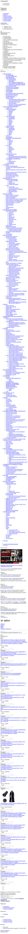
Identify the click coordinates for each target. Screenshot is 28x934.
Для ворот (8, 403)
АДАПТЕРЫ (9, 92)
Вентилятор (11, 214)
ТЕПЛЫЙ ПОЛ (9, 321)
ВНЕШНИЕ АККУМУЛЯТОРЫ (13, 138)
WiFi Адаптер (9, 442)
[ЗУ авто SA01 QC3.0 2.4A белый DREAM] (11, 673)
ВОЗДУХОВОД (12, 80)
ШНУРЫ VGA (9, 506)
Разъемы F (8, 424)
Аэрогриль (11, 212)
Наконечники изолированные (16, 434)
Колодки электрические (11, 466)
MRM (10, 115)
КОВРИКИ (11, 81)
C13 (10, 485)
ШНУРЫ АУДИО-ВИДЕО (9, 481)
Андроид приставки (10, 395)
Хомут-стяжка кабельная (11, 361)
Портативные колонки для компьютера (18, 157)
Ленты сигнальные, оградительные (14, 339)
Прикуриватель (9, 204)
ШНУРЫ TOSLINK (10, 505)
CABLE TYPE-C (10, 127)
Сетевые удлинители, (11, 471)
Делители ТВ (9, 414)
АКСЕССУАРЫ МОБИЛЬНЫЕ (10, 106)
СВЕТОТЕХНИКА (7, 448)
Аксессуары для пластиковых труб (17, 356)
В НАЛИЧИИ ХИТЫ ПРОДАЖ (8, 610)
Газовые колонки (10, 203)
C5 (9, 488)
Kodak (7, 519)
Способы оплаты (7, 19)
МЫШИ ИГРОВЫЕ (10, 385)
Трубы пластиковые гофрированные (14, 355)
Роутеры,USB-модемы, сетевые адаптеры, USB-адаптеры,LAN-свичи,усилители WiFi (14, 439)
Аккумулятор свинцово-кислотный (17, 532)
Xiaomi (7, 527)
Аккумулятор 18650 (13, 529)
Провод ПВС (9, 312)
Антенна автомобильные (12, 166)
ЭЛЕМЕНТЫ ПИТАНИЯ (9, 511)
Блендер (11, 213)
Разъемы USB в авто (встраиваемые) (17, 104)
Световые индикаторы (14, 272)
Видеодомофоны (13, 190)
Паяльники (11, 254)
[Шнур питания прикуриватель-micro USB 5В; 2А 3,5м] (14, 663)
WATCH (8, 135)
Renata (7, 522)
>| (3, 889)
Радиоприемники (10, 163)
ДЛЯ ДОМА (9, 225)
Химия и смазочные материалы (16, 260)
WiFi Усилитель (9, 443)
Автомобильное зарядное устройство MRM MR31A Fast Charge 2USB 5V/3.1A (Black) (14, 655)
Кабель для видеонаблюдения (13, 309)
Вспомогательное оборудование (16, 251)
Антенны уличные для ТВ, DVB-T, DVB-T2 (16, 172)
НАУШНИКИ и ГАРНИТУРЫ (13, 158)
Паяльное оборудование (14, 255)
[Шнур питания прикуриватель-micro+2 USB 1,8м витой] (14, 708)
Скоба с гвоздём (9, 344)
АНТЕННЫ (6, 164)
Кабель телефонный (10, 310)
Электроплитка (12, 224)
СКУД (7, 185)
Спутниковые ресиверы (11, 396)
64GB (10, 390)
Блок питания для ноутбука (12, 195)
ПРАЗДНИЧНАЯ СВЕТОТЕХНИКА (14, 449)
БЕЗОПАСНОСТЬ (7, 178)
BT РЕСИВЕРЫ (10, 75)
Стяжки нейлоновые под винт (16, 368)
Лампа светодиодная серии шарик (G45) (18, 462)
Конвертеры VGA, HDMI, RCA (13, 415)
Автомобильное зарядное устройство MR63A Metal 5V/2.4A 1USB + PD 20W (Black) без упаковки (12, 816)
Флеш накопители (10, 388)
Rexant (7, 523)
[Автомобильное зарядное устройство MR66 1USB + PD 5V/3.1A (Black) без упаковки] (8, 802)
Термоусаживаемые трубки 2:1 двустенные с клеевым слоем (16, 348)
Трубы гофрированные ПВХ (15, 358)
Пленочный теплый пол (14, 326)
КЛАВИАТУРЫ (10, 382)
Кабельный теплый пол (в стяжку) (17, 322)
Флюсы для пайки (13, 259)
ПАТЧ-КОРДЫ (9, 494)
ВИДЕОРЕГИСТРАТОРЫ (12, 94)
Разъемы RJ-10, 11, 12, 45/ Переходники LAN (16, 426)
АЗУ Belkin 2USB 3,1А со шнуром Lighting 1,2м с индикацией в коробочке (12, 757)
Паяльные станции (13, 257)
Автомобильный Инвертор (12, 88)
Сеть (7, 206)
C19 (10, 487)
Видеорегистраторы (13, 180)
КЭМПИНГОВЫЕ (10, 477)
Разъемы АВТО (9, 98)
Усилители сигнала (10, 177)
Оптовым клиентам (7, 17)
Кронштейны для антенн (12, 174)
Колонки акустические (11, 153)
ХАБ (7, 391)
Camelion (8, 512)
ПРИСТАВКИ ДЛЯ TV (8, 392)
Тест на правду (9, 538)
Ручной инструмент (10, 286)
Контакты (5, 14)
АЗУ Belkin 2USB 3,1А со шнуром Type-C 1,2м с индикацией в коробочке (12, 769)
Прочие (8, 537)
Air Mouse (8, 398)
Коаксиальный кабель (11, 311)
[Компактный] (3, 631)
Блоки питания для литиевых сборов (14, 200)
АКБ (7, 528)
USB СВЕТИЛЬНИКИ (11, 476)
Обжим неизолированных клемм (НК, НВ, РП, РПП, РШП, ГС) (17, 302)
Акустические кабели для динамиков (14, 93)
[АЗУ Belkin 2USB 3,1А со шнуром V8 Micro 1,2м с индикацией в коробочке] (14, 742)
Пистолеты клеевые (10, 278)
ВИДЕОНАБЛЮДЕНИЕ (12, 179)
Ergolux (7, 514)
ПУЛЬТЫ (5, 397)
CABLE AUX (9, 107)
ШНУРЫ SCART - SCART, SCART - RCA (16, 504)
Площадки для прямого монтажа (16, 363)
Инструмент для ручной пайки (13, 249)
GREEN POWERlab (10, 517)
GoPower (8, 515)
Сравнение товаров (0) (6, 628)
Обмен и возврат (7, 15)
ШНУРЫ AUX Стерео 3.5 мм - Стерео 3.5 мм (16, 499)
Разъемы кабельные (10, 430)
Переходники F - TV (10, 418)
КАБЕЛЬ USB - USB (11, 493)
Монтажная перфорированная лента (17, 323)
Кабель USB (11, 491)
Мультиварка (12, 217)
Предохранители (13, 103)
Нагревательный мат (13, 325)
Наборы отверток (13, 289)
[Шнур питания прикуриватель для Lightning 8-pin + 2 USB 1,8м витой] (14, 684)
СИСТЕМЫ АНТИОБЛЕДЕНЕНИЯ (14, 318)
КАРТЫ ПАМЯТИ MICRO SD (13, 378)
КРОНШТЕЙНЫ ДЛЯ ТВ (9, 369)
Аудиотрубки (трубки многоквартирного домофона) (16, 188)
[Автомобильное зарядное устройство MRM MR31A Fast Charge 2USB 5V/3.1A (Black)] (14, 653)
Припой (10, 258)
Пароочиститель (12, 219)
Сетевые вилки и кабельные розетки (14, 469)
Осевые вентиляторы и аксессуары (14, 227)
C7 (9, 489)
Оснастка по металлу (13, 284)
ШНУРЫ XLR (9, 508)
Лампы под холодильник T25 (15, 463)
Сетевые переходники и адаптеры (14, 470)
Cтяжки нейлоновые (13, 362)
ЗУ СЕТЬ (8, 145)
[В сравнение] (9, 672)
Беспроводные (12, 161)
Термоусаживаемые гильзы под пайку (17, 436)
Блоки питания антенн (11, 173)
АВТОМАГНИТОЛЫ (11, 86)
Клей (7, 261)
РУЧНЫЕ (8, 480)
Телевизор (11, 221)
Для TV (8, 402)
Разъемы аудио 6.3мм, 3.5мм (12, 429)
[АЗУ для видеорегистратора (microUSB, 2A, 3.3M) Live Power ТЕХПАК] (14, 718)
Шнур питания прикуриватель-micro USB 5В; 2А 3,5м (13, 665)
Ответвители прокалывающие (13, 417)
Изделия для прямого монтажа (13, 331)
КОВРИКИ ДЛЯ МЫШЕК (12, 383)
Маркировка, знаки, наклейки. (13, 277)
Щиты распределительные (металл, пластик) (16, 474)
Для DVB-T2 (9, 401)
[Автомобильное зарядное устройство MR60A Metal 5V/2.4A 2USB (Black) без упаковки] (14, 730)
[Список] (2, 631)
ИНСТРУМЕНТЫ (7, 235)
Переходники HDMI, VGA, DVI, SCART (15, 419)
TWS (10, 160)
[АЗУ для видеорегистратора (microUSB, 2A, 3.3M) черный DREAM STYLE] (14, 696)
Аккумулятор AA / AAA (14, 531)
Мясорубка (11, 218)
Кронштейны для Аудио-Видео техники (15, 372)
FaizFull (10, 112)
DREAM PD (11, 149)
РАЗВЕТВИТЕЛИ (10, 96)
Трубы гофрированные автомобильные (18, 357)
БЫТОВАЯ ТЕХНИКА (11, 211)
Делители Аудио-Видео (11, 413)
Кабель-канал (9, 333)
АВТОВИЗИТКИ (10, 77)
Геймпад (8, 377)
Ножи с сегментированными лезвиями (18, 291)
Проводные (11, 162)
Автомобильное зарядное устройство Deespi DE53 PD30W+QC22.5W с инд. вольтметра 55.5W (12, 828)
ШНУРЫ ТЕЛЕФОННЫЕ (12, 510)
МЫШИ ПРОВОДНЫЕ (11, 386)
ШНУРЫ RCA (9, 503)
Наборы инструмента (14, 288)
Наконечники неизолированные (16, 435)
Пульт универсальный (11, 409)
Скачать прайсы (7, 20)
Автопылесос (9, 89)
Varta (7, 526)
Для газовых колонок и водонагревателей (10, 576)
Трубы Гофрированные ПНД (15, 360)
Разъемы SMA (9, 428)
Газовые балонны (13, 238)
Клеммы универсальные (11, 338)
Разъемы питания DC (11, 437)
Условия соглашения (8, 908)
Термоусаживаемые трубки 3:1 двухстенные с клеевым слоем (16, 353)
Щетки (7, 208)
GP (6, 516)
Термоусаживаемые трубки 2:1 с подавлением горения (16, 351)
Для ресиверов (9, 408)
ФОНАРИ (5, 475)
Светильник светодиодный (12, 452)
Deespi (10, 120)
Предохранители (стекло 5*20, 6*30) (14, 420)
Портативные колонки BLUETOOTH (17, 156)
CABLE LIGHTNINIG (11, 109)
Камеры (10, 181)
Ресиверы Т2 (9, 394)
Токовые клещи (12, 246)
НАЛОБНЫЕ (9, 479)
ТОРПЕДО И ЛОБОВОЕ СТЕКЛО (17, 84)
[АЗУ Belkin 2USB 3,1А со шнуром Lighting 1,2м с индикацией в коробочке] (14, 754)
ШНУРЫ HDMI (9, 502)
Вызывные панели (13, 191)
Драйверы (5, 914)
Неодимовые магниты (14, 276)
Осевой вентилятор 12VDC (15, 229)
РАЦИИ (8, 232)
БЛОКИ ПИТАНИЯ (8, 194)
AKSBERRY (12, 117)
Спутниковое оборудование (12, 175)
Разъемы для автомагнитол (15, 105)
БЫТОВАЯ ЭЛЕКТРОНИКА (10, 209)
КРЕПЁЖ (5, 328)
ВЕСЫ (10, 215)
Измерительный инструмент (12, 248)
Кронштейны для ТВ (11, 374)
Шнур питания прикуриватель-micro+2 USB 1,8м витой (14, 709)
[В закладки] (7, 672)
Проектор (11, 220)
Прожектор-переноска (11, 451)
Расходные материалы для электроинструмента (12, 280)
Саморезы (8, 343)
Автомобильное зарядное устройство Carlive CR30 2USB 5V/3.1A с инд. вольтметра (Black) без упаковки (14, 643)
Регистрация (6, 4)
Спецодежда (9, 297)
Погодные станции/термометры (13, 231)
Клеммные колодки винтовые (13, 337)
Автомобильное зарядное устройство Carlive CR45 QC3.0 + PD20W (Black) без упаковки (14, 876)
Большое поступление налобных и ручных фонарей (13, 599)
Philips (7, 521)
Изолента (8, 332)
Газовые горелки (13, 240)
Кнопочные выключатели (15, 270)
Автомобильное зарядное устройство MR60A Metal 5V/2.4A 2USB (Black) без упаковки (12, 733)
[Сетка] (1, 631)
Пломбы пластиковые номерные (13, 341)
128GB (10, 380)
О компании (6, 13)
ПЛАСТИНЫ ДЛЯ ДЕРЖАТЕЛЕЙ (17, 83)
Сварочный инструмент (11, 295)
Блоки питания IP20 (10, 197)
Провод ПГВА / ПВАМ (11, 314)
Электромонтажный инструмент (13, 298)
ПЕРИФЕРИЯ (6, 375)
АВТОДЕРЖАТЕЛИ (11, 78)
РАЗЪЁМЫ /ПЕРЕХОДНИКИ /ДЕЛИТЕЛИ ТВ (14, 411)
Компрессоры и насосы (11, 95)
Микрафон (11, 155)
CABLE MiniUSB (10, 126)
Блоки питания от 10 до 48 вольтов (14, 201)
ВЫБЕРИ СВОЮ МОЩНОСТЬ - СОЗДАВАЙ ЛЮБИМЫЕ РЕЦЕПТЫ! (11, 566)
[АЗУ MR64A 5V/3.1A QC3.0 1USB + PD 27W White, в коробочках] (14, 778)
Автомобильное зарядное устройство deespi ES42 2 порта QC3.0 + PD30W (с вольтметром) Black (14, 852)
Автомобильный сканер (14, 101)
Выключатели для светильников (16, 268)
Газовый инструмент (11, 237)
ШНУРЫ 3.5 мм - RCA (11, 498)
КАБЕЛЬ (5, 304)
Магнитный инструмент (11, 275)
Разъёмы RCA (9, 425)
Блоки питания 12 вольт (11, 196)
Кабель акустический (11, 306)
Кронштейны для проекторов (13, 373)
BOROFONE (12, 110)
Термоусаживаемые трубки (12, 345)
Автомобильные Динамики (12, 87)
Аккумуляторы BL (13, 533)
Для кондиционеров (10, 405)
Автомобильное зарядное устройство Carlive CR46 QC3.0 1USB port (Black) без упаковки (14, 864)
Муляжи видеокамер (13, 184)
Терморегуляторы (10, 327)
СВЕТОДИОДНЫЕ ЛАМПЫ (13, 453)
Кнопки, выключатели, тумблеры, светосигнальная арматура (14, 264)
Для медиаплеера (13, 407)
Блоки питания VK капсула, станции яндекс (16, 198)
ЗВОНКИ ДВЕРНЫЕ (11, 226)
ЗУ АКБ (8, 536)
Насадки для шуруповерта (15, 282)
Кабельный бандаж (10, 334)
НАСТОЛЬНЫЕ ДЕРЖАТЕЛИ (16, 82)
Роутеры (8, 447)
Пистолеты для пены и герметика (16, 293)
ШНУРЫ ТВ (9, 509)
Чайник (10, 223)
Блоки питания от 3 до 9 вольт (13, 202)
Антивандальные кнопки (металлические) (14, 266)
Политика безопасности (8, 907)
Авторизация (6, 3)
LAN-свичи (8, 441)
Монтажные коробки (11, 340)
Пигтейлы (8, 446)
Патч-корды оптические (14, 497)
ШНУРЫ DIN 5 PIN (10, 500)
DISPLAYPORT (9, 482)
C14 (10, 486)
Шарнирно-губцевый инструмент (16, 294)
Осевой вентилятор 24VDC (15, 230)
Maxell (7, 520)
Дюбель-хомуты (9, 329)
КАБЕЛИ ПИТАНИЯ (11, 483)
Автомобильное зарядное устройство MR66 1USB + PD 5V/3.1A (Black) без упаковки (13, 804)
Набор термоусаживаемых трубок (16, 346)
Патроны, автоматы (10, 468)
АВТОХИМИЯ (9, 90)
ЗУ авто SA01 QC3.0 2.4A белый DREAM (10, 674)
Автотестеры (12, 242)
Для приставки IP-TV (11, 406)
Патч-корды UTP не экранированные (17, 496)
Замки (10, 192)
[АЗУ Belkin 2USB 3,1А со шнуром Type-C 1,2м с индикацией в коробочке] (14, 766)
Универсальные (9, 207)
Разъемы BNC (9, 423)
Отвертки (11, 292)
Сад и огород (9, 234)
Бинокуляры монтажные (11, 236)
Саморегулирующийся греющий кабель (18, 320)
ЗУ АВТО (8, 139)
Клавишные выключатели (15, 269)
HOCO (10, 113)
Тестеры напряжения (13, 244)
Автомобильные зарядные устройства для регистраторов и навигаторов (17, 100)
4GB (10, 379)
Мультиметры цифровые (14, 243)
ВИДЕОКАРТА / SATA (11, 412)
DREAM (11, 111)
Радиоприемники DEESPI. (7, 587)
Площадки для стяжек (14, 365)
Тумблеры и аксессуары (14, 274)
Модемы (8, 445)
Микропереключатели (14, 271)
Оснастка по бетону (13, 283)
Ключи (10, 287)
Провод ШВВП (9, 315)
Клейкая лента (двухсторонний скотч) (15, 335)
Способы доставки (7, 18)
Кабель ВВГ (9, 308)
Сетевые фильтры (10, 472)
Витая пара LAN (10, 305)
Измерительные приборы (12, 241)
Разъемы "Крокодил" (11, 422)
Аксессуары (11, 186)
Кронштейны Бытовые (11, 371)
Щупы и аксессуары (13, 247)
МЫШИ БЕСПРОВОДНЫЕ (12, 384)
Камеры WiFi (12, 183)
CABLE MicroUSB (10, 116)
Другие (10, 152)
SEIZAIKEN (9, 525)
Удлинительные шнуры (14, 492)
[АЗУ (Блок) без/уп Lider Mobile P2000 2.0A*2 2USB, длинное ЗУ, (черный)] (14, 838)
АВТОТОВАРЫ (7, 73)
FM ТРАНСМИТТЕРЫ (11, 76)
